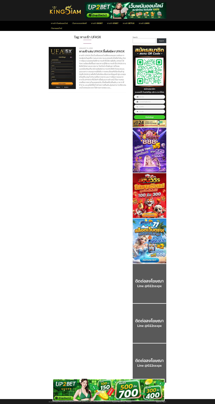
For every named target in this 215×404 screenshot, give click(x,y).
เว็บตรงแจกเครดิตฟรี (79, 23)
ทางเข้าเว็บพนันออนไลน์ (59, 23)
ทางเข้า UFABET (112, 23)
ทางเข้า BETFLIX (128, 23)
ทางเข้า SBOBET (97, 23)
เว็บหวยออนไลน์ (56, 28)
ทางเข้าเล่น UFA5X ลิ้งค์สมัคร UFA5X (102, 51)
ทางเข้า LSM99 (144, 23)
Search (135, 37)
